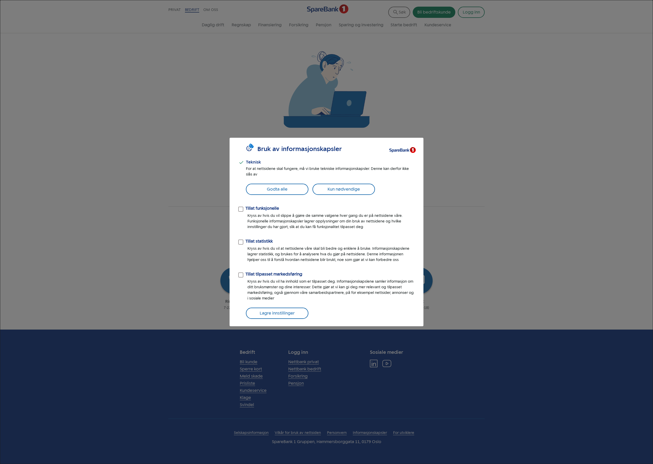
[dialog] (326, 232)
